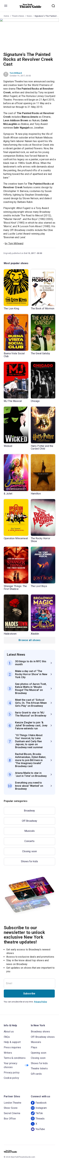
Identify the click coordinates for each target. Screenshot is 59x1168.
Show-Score (11, 1107)
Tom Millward (16, 73)
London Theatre (12, 1102)
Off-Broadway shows (43, 1036)
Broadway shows (40, 1031)
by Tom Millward (14, 243)
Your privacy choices (10, 1065)
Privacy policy (12, 1072)
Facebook (41, 1102)
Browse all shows (29, 640)
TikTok (39, 1113)
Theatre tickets (39, 1068)
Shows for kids (29, 861)
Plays (34, 1047)
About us (9, 1031)
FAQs (7, 1036)
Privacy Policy (40, 1002)
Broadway (29, 810)
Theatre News (18, 16)
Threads (40, 1118)
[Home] (30, 5)
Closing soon (29, 851)
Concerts (29, 841)
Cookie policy (11, 1077)
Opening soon (38, 1052)
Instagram (41, 1107)
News (29, 16)
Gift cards (36, 1073)
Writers (8, 1052)
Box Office (10, 1118)
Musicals (29, 830)
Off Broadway (29, 820)
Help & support (12, 1042)
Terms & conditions (14, 1057)
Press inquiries (12, 1047)
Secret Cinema (12, 1113)
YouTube (40, 1129)
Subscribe (29, 993)
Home (6, 16)
